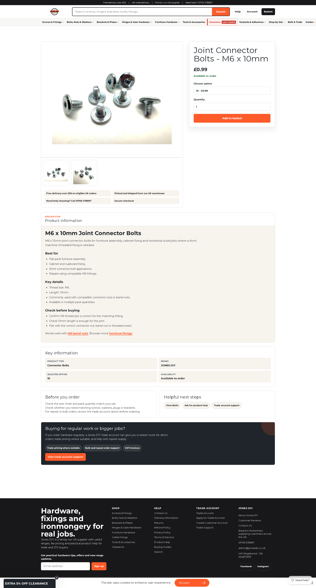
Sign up (99, 566)
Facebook (246, 566)
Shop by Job (276, 22)
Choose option (203, 83)
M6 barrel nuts (78, 333)
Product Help (162, 542)
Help (238, 11)
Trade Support (204, 527)
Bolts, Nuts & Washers (79, 22)
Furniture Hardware (166, 22)
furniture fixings (120, 333)
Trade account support (226, 405)
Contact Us (160, 513)
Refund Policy (162, 527)
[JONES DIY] (55, 11)
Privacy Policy (162, 532)
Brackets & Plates (107, 22)
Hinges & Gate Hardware (136, 22)
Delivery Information (166, 517)
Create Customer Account (212, 522)
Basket (268, 11)
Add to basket (232, 118)
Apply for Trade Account (210, 517)
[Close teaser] (57, 578)
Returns (158, 522)
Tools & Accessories (194, 22)
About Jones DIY (248, 515)
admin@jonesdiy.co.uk (252, 548)
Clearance (222, 22)
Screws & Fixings (51, 22)
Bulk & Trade (295, 22)
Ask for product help (196, 405)
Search (220, 11)
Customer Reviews (249, 520)
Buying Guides (162, 546)
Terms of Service (164, 537)
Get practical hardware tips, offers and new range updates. (72, 557)
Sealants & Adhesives (251, 22)
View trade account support (65, 456)
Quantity (199, 99)
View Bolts (172, 405)
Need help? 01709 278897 (199, 2)
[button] (30, 583)
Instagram (263, 566)
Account (252, 11)
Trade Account (205, 513)
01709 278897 (246, 542)
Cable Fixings (120, 537)
